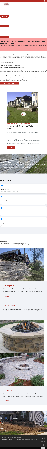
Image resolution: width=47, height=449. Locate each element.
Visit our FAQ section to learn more (9, 83)
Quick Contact (5, 420)
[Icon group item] (42, 438)
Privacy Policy (4, 437)
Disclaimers (19, 437)
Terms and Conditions (12, 437)
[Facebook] (44, 1)
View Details (7, 296)
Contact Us (11, 147)
